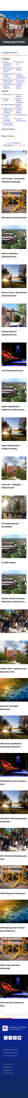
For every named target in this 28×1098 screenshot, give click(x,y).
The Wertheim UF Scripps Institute (8, 124)
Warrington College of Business (19, 86)
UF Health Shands (21, 114)
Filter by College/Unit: (14, 143)
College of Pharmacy (19, 105)
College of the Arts (20, 63)
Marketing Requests (10, 1055)
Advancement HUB (10, 1050)
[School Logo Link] (13, 1028)
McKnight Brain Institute (7, 115)
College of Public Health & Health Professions (8, 110)
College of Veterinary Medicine (19, 110)
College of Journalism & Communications (20, 75)
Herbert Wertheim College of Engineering (8, 86)
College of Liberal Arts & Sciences (8, 81)
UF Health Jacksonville (6, 119)
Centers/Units (8, 129)
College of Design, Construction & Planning (8, 69)
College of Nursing (8, 104)
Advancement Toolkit (11, 1053)
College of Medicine (6, 99)
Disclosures (8, 1070)
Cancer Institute (7, 94)
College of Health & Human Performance (8, 75)
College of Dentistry (19, 95)
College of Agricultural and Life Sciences (7, 63)
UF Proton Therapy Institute (21, 119)
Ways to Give (7, 136)
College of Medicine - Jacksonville (19, 100)
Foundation (7, 1067)
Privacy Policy (8, 1073)
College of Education (19, 69)
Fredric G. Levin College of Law (20, 81)
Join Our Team (9, 1064)
